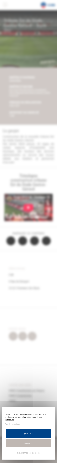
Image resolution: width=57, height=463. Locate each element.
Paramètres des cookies (28, 453)
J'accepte (28, 433)
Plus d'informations (12, 424)
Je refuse (28, 443)
